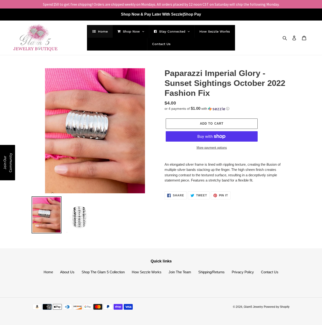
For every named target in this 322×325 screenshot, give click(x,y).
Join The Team (180, 272)
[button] (197, 108)
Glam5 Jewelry (253, 306)
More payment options (212, 147)
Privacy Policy (243, 272)
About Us (67, 272)
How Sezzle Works (146, 272)
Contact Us (269, 272)
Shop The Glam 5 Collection (103, 272)
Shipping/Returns (211, 272)
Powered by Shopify (276, 306)
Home (48, 272)
